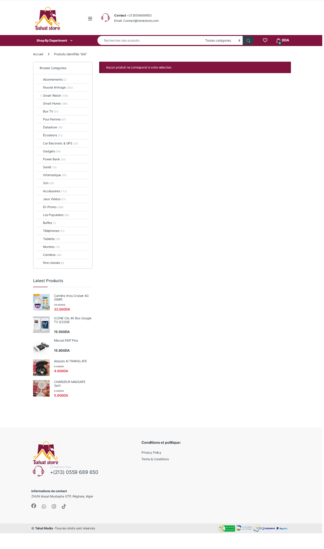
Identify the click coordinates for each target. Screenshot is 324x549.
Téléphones (54, 231)
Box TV (50, 111)
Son (48, 183)
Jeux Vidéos (54, 199)
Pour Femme (54, 119)
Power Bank (54, 159)
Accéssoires (55, 191)
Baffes (49, 223)
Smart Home (55, 103)
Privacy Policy (151, 452)
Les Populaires (56, 215)
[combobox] (150, 40)
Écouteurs (53, 135)
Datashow (52, 127)
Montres (51, 247)
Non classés (53, 262)
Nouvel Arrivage (58, 87)
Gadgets (52, 151)
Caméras (52, 255)
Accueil (38, 54)
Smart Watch (55, 95)
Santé (50, 167)
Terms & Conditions (155, 459)
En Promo (53, 207)
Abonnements (55, 79)
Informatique (55, 175)
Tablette (51, 239)
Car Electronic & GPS (60, 143)
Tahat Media (44, 528)
